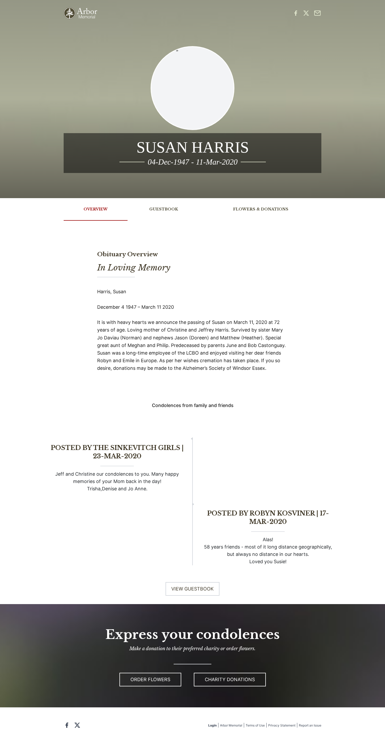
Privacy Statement (281, 725)
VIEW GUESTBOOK (192, 589)
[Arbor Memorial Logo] (80, 13)
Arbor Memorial (231, 725)
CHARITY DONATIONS (230, 679)
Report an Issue (310, 725)
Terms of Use (255, 725)
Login (212, 725)
